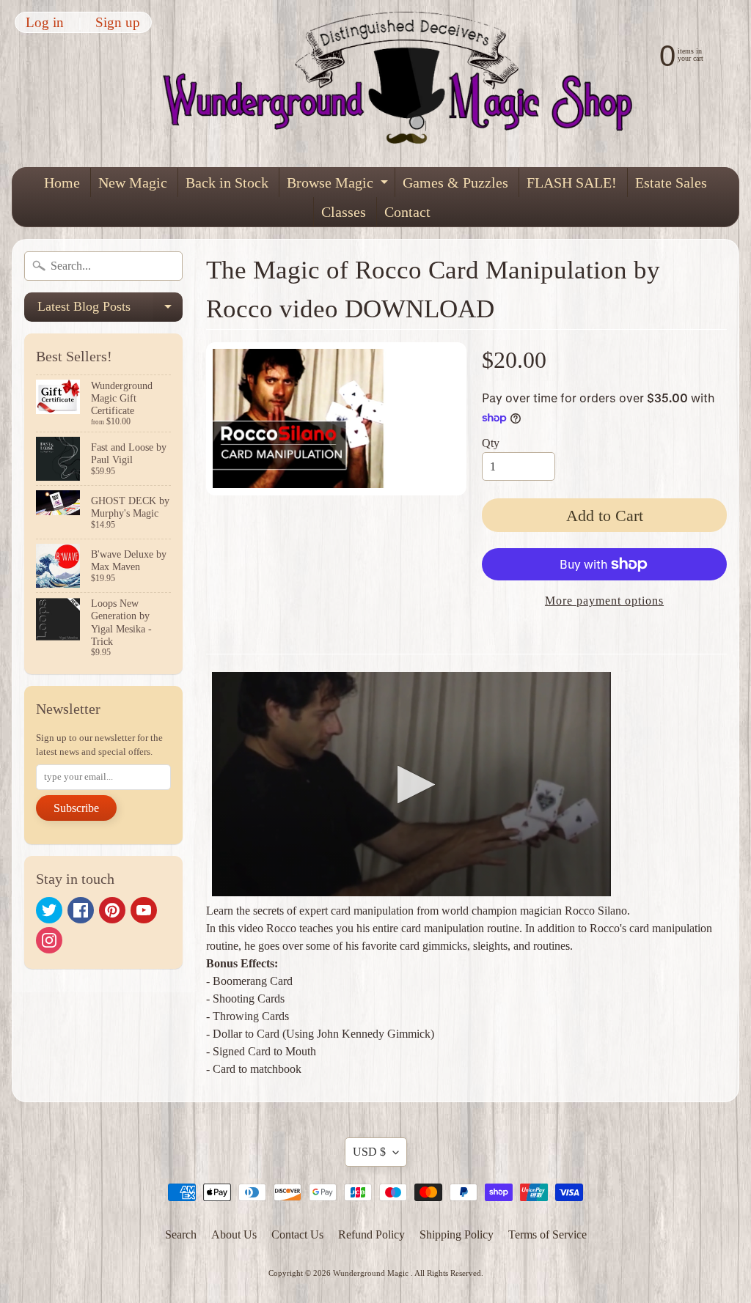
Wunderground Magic (372, 1273)
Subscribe (76, 808)
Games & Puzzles (455, 182)
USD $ (369, 1151)
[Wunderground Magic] (406, 83)
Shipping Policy (457, 1234)
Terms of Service (547, 1234)
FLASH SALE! (572, 182)
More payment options (604, 600)
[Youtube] (144, 910)
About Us (234, 1234)
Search (181, 1234)
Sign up (117, 22)
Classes (343, 212)
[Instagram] (49, 940)
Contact (407, 212)
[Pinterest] (112, 910)
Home (62, 182)
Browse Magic (339, 185)
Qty (490, 443)
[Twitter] (49, 910)
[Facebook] (80, 910)
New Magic (132, 182)
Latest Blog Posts (110, 310)
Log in (45, 22)
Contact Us (297, 1234)
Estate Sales (671, 182)
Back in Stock (227, 182)
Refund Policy (371, 1234)
